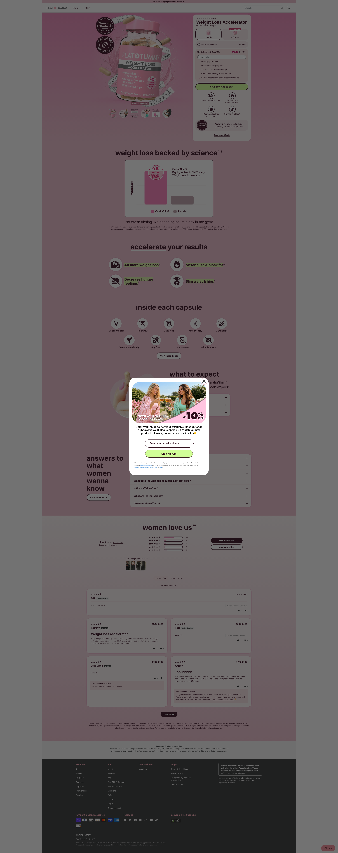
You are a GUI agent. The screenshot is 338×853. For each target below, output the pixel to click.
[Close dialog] (204, 381)
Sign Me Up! (169, 453)
